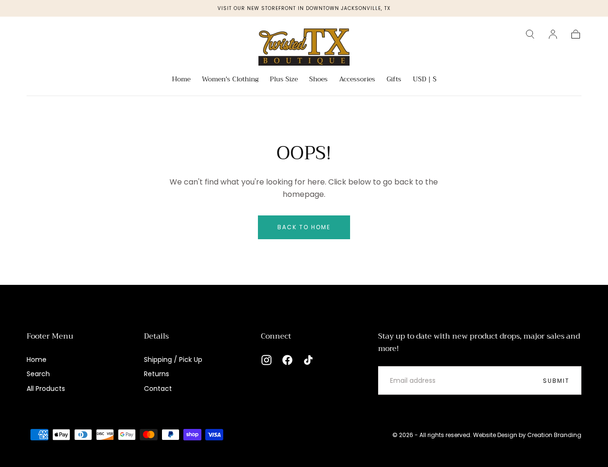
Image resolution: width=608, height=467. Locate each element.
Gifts (394, 80)
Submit (556, 381)
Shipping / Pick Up (173, 359)
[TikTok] (308, 360)
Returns (156, 374)
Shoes (318, 80)
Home (181, 80)
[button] (530, 34)
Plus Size (284, 80)
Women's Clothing (230, 80)
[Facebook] (287, 360)
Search (38, 374)
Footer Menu (50, 336)
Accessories (357, 80)
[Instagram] (266, 360)
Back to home (304, 227)
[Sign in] (553, 34)
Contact (158, 388)
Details (156, 336)
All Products (46, 388)
